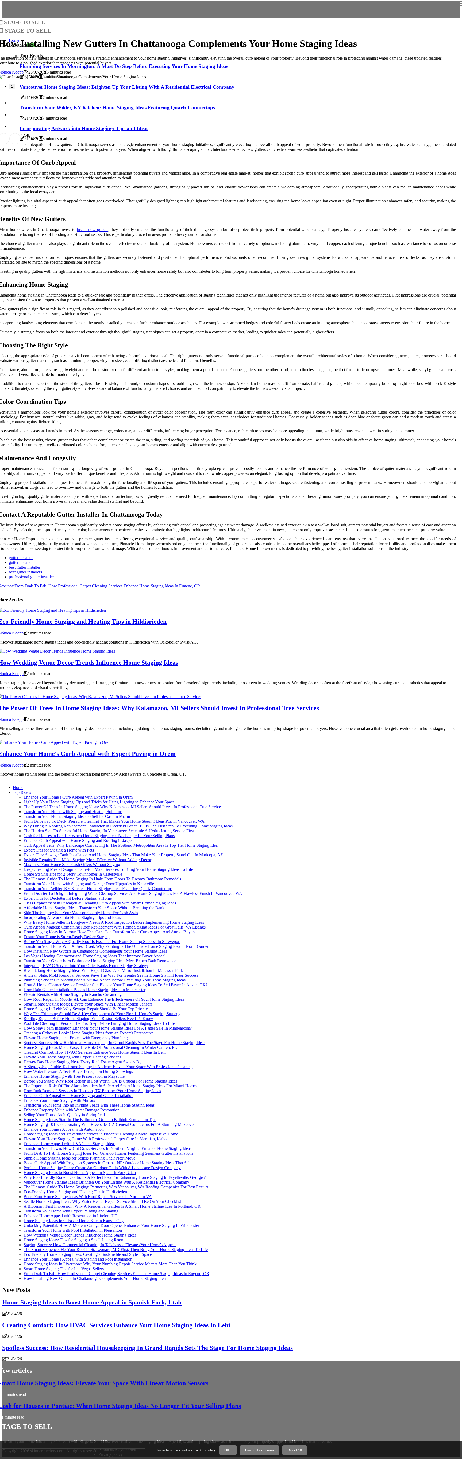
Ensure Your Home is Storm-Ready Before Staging (67, 936)
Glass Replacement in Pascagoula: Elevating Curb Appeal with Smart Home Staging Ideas (100, 903)
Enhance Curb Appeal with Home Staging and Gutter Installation (78, 1095)
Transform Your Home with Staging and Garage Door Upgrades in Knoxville (89, 883)
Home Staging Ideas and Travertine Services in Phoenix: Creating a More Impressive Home (101, 1134)
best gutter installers (25, 572)
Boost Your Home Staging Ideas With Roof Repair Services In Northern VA (88, 1196)
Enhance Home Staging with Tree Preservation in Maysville (74, 1076)
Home (18, 787)
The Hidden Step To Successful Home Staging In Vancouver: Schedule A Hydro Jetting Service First (109, 831)
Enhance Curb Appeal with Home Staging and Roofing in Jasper (78, 840)
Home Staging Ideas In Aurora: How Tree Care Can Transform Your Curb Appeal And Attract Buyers (109, 932)
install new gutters (92, 229)
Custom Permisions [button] (259, 1450)
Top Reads (22, 792)
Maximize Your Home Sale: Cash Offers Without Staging (72, 864)
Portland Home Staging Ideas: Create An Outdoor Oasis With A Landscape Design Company (102, 1167)
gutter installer (21, 557)
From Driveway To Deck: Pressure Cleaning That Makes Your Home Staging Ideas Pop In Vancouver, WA (114, 821)
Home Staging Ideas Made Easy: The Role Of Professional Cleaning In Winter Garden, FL (100, 1047)
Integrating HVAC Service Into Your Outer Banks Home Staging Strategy (86, 965)
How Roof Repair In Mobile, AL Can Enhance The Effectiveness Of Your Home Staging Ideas (104, 999)
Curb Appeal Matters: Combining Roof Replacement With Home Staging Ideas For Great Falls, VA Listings (115, 927)
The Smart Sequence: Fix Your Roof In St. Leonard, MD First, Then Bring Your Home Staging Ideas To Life (116, 1249)
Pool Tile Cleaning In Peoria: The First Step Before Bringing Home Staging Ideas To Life (99, 1023)
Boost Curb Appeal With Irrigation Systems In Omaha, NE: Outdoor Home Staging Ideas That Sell (107, 1163)
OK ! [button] (228, 1450)
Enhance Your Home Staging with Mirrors (59, 1100)
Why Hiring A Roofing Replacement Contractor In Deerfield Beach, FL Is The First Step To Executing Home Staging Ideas (128, 826)
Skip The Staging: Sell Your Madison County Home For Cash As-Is (81, 912)
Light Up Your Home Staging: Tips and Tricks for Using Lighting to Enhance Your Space (99, 802)
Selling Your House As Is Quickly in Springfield (64, 1114)
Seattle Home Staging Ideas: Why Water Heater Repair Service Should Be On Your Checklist (102, 1201)
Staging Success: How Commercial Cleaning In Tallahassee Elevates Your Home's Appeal (100, 1244)
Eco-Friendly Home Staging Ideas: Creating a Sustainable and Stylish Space (88, 1254)
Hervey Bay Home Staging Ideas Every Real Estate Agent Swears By (82, 1062)
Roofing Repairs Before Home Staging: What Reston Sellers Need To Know (88, 1018)
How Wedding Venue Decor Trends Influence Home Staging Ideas (80, 1235)
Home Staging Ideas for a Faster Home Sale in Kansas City (74, 1220)
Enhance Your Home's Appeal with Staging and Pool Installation (78, 1259)
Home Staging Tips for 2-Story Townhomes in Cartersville (73, 874)
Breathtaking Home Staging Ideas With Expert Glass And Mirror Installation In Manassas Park (103, 970)
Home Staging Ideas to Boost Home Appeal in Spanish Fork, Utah (80, 1172)
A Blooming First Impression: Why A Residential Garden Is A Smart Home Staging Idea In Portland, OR (112, 1206)
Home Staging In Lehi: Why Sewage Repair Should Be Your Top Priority (86, 1009)
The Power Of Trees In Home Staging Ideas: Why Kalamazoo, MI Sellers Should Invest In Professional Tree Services (123, 806)
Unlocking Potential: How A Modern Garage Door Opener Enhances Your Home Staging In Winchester (111, 1225)
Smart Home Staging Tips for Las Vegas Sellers (64, 1268)
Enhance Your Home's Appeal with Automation (64, 1129)
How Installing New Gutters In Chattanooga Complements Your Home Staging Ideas (95, 951)
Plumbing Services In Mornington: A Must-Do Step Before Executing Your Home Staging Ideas (105, 980)
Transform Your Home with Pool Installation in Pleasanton (73, 1230)
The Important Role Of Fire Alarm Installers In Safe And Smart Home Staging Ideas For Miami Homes (110, 1086)
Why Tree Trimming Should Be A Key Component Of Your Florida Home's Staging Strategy (102, 1013)
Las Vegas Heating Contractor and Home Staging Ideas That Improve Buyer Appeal (94, 956)
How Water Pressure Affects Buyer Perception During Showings (78, 1071)
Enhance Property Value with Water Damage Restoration (72, 1110)
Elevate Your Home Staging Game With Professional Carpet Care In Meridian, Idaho (95, 1139)
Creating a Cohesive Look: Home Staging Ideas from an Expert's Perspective (88, 1033)
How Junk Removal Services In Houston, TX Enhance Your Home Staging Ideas (92, 1090)
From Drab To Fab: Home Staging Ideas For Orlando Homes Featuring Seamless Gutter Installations (108, 1153)
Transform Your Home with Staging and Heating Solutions (73, 811)
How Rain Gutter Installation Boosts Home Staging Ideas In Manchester (84, 989)
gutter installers (21, 562)
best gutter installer (24, 567)
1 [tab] (12, 86)
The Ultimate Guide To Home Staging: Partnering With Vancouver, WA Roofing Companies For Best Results (116, 1187)
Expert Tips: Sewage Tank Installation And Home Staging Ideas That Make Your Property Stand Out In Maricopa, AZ (123, 855)
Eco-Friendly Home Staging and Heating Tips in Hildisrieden (75, 1191)
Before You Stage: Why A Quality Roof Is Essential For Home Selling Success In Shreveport (102, 941)
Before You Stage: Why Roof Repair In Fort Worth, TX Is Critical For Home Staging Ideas (100, 1081)
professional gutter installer (31, 577)
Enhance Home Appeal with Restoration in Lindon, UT (70, 1216)
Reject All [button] (294, 1450)
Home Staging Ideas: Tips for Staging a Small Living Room (74, 1240)
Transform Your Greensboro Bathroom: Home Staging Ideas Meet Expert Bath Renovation (100, 960)
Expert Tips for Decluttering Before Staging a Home (68, 898)
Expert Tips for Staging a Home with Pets (59, 850)
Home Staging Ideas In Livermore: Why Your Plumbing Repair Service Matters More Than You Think (110, 1264)
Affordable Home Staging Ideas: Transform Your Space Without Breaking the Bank (94, 908)
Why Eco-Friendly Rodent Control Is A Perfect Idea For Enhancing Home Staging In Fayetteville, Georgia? (115, 1177)
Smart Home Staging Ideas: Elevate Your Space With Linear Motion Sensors (88, 1004)
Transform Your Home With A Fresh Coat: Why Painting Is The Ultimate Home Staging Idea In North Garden (116, 946)
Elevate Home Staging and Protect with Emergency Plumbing (76, 1037)
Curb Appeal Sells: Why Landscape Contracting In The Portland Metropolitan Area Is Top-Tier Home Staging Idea (121, 845)
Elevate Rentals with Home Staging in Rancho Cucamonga (74, 994)
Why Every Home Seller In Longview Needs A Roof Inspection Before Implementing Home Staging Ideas (114, 922)
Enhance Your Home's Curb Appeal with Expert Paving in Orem (78, 797)
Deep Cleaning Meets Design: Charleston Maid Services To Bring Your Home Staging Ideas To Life (108, 869)
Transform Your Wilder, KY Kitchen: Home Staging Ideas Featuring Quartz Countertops (98, 888)
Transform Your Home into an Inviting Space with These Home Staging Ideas (89, 1105)
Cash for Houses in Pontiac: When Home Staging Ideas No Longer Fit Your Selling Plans (99, 835)
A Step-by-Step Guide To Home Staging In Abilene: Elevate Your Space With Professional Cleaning (108, 1066)
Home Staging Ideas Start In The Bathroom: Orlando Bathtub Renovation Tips (90, 1119)
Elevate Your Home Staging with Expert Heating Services (72, 1057)
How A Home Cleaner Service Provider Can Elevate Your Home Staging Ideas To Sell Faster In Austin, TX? (115, 985)
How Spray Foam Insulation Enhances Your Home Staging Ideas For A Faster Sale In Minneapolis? (108, 1028)
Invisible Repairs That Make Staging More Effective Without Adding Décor (87, 859)
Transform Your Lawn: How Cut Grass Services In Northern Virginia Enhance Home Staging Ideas (107, 1148)
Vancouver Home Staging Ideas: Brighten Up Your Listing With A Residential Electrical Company (106, 1182)
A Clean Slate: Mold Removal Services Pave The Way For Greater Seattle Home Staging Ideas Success (111, 975)
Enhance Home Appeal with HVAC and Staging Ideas (70, 1143)
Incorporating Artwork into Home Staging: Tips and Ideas (72, 917)
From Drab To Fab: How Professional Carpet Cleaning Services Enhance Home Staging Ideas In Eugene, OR (116, 1273)
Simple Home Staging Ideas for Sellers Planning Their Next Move (79, 1158)
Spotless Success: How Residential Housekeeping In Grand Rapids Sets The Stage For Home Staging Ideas (114, 1042)
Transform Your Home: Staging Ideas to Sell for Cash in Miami (77, 816)
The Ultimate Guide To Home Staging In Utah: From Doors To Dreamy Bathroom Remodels (102, 879)
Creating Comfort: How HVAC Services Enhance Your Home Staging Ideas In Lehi (95, 1052)
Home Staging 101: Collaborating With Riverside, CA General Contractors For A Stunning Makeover (109, 1124)
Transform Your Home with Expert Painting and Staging (71, 1211)
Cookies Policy (204, 1450)
